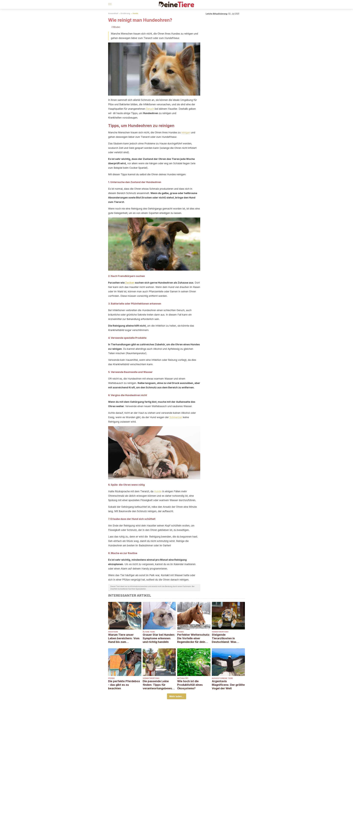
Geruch (150, 108)
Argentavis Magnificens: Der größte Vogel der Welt (228, 685)
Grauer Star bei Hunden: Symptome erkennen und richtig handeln (159, 638)
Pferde (180, 632)
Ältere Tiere (149, 632)
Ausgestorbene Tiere (222, 678)
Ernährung (125, 13)
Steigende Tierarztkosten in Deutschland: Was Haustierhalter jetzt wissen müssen (225, 638)
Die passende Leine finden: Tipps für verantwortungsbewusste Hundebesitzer (159, 685)
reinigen (185, 132)
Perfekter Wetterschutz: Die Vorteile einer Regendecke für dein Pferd (193, 638)
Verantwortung (220, 632)
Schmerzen (175, 417)
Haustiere (113, 632)
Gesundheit (113, 13)
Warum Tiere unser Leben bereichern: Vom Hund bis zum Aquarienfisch (123, 638)
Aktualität (182, 678)
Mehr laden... (176, 696)
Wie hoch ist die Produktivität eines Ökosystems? (190, 685)
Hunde (135, 13)
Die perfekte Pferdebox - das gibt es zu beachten (124, 685)
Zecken (129, 282)
